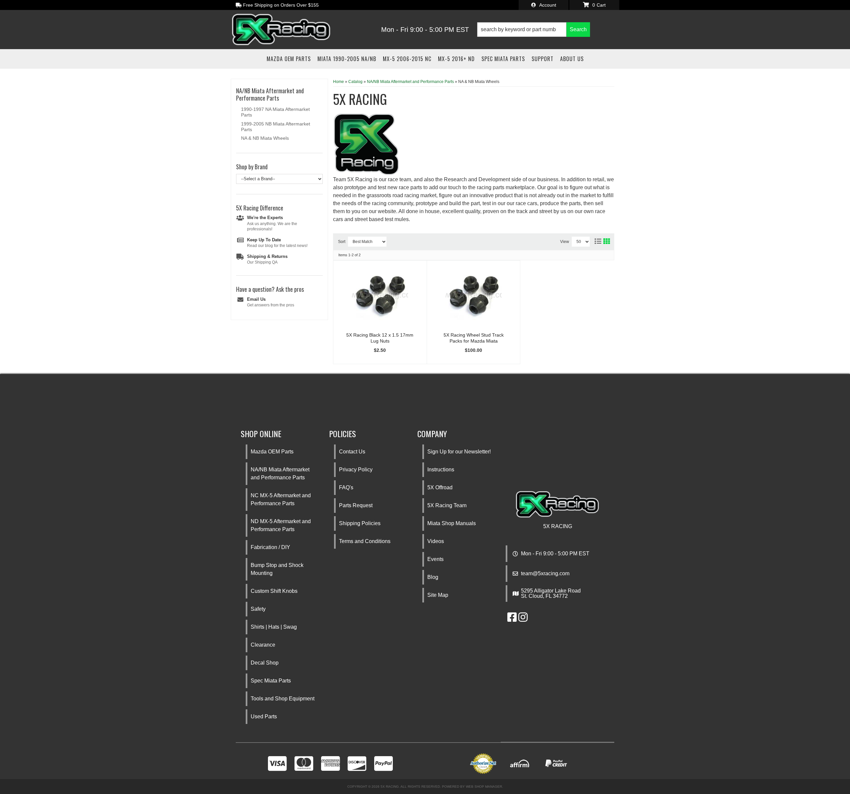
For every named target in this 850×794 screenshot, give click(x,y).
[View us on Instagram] (523, 619)
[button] (533, 29)
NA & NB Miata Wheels (265, 138)
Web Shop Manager (484, 786)
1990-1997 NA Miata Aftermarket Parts (275, 112)
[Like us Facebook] (512, 619)
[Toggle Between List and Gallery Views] (602, 240)
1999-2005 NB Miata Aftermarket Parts (275, 126)
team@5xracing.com (545, 573)
